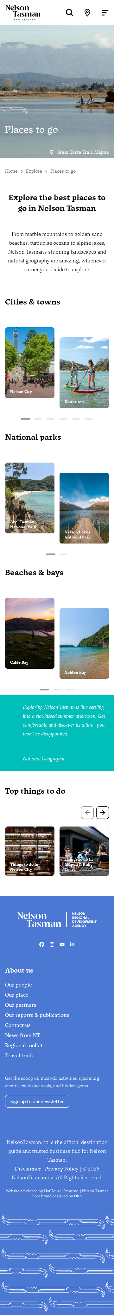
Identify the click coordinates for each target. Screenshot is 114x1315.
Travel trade (20, 1056)
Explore (34, 171)
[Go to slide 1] (25, 419)
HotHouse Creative (61, 1191)
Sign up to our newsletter (37, 1101)
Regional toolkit (24, 1045)
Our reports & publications (37, 1015)
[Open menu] (105, 12)
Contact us (18, 1025)
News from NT (22, 1035)
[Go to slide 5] (76, 419)
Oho (78, 1196)
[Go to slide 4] (63, 419)
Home (11, 171)
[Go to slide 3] (50, 419)
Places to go (63, 171)
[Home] (20, 12)
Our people (18, 985)
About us (19, 970)
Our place (16, 995)
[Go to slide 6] (88, 419)
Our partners (20, 1005)
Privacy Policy (62, 1169)
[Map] (87, 12)
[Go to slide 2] (38, 419)
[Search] (70, 12)
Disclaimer (28, 1169)
